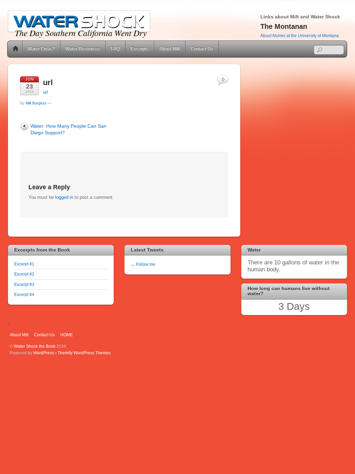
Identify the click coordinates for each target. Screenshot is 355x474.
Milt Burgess (36, 103)
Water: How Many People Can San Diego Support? (68, 129)
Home (16, 49)
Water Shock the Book (34, 346)
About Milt (169, 48)
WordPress (43, 352)
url (48, 82)
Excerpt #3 (24, 284)
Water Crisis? (41, 48)
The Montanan (283, 26)
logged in (64, 197)
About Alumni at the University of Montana (299, 35)
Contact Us (202, 48)
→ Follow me (143, 264)
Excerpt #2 (24, 274)
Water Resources (83, 48)
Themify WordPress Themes (84, 352)
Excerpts (140, 48)
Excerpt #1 (24, 264)
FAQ (115, 48)
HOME (66, 334)
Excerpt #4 (24, 294)
